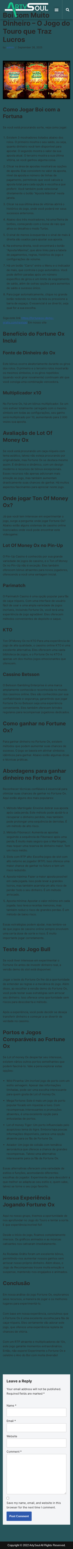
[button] (57, 10)
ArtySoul (34, 1545)
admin (10, 47)
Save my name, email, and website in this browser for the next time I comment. (34, 1505)
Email (11, 1421)
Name (11, 1405)
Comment (14, 1451)
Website (12, 1436)
